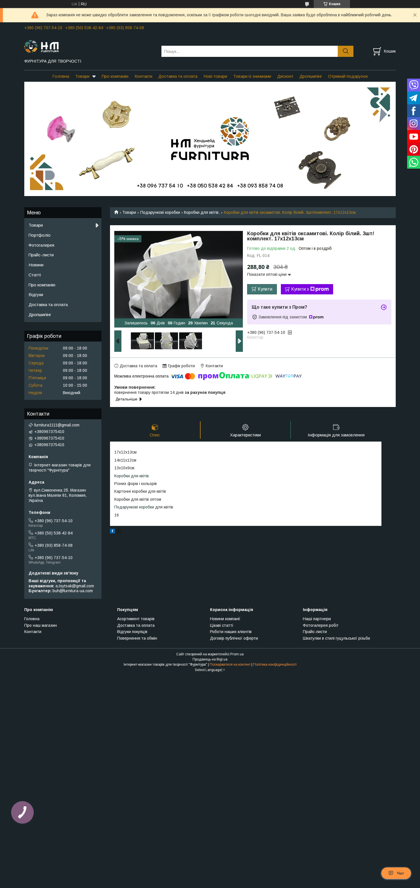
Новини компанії (225, 618)
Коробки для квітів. (202, 212)
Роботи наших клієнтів (231, 631)
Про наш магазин (40, 625)
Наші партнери (317, 618)
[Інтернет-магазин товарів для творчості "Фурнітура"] (89, 46)
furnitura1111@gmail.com (56, 425)
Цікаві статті (221, 625)
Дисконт (285, 76)
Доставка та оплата (177, 76)
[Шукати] (345, 51)
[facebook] (112, 532)
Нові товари (215, 76)
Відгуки (36, 294)
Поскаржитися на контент (230, 664)
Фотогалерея (41, 245)
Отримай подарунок (348, 76)
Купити (265, 289)
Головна (60, 76)
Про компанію (115, 76)
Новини (36, 264)
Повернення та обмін (137, 638)
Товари (82, 76)
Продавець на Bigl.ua (210, 659)
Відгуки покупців (132, 631)
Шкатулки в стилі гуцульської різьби (336, 638)
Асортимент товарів (136, 618)
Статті (35, 274)
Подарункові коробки (160, 212)
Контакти (143, 76)
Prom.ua (237, 654)
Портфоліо (40, 235)
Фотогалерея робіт (321, 625)
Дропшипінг (310, 76)
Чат (400, 873)
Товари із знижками (252, 76)
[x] (118, 532)
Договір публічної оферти (234, 638)
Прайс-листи (41, 254)
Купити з (300, 289)
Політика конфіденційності (275, 664)
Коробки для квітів (131, 476)
